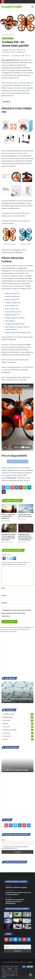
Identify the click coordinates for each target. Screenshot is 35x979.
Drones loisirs (10, 38)
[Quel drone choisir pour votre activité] (25, 508)
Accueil (5, 34)
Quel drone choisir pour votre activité (25, 515)
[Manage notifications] (30, 974)
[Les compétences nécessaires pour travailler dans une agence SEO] (27, 926)
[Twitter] (15, 825)
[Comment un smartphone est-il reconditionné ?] (17, 926)
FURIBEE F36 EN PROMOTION (17, 461)
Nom (3, 588)
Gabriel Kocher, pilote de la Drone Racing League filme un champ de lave (25, 537)
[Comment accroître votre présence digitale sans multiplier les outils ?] (8, 915)
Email (3, 840)
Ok (24, 966)
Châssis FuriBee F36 (12, 293)
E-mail (4, 595)
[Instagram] (29, 825)
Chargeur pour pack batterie (14, 324)
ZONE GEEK (6, 720)
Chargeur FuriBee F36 (12, 303)
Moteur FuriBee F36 (12, 300)
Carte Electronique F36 (13, 312)
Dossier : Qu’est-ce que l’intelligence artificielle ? (17, 700)
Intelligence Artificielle (9, 730)
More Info (29, 966)
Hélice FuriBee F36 (11, 306)
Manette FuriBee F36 (12, 315)
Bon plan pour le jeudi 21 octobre (15, 770)
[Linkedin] (20, 825)
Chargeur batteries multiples (15, 318)
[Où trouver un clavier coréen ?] (8, 926)
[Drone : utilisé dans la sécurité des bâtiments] (9, 508)
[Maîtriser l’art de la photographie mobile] (17, 914)
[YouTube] (24, 825)
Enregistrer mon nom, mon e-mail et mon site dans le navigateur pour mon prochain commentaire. (16, 613)
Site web (4, 603)
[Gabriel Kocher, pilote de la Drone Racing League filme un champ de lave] (25, 528)
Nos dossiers (7, 736)
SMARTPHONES (8, 717)
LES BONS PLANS (8, 714)
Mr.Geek (7, 55)
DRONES (11, 34)
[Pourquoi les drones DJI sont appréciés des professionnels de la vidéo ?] (9, 528)
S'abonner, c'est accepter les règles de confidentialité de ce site (15, 847)
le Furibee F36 (26, 60)
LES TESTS (6, 726)
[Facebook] (11, 825)
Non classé (6, 733)
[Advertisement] (17, 653)
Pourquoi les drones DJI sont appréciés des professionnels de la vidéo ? (9, 537)
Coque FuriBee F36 (11, 309)
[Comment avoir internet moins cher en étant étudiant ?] (8, 920)
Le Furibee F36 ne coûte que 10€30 (18, 83)
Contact (30, 962)
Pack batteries (10, 321)
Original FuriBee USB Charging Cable (18, 332)
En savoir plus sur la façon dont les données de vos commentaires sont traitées (17, 629)
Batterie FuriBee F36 (12, 296)
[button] (4, 559)
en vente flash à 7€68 (9, 475)
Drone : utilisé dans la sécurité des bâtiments (8, 516)
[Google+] (6, 825)
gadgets (5, 739)
